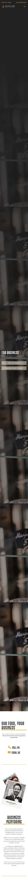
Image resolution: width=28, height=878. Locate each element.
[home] (8, 6)
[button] (24, 6)
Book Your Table (6, 2)
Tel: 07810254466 (21, 2)
